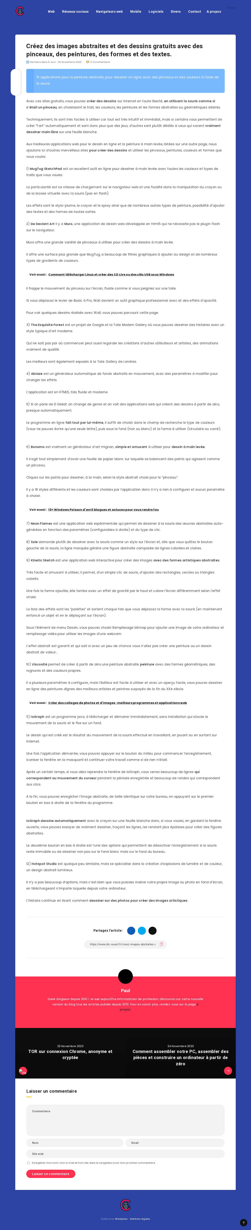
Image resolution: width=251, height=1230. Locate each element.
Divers (176, 11)
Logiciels (156, 11)
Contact (194, 11)
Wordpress (121, 1218)
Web (51, 11)
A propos (214, 11)
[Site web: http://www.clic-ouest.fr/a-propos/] (125, 1018)
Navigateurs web (109, 11)
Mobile (135, 11)
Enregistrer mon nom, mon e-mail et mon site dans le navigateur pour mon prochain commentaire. (94, 1163)
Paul (125, 990)
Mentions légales (140, 1218)
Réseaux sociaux (75, 11)
